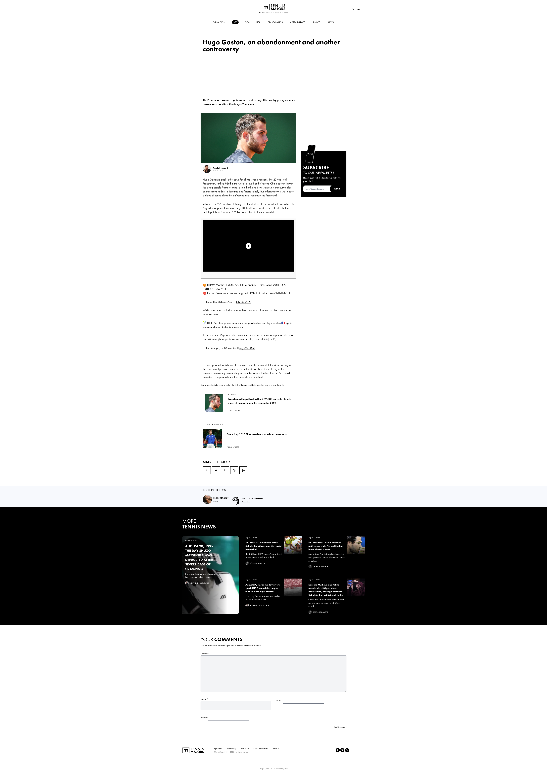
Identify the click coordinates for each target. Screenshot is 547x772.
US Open (317, 22)
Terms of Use (245, 748)
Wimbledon (219, 22)
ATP (235, 22)
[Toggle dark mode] (353, 9)
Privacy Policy (231, 748)
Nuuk (286, 768)
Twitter (216, 470)
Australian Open (297, 22)
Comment (206, 653)
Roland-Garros (275, 22)
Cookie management (261, 748)
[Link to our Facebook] (338, 750)
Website (204, 717)
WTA (247, 22)
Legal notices (218, 748)
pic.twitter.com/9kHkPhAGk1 (274, 293)
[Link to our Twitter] (342, 750)
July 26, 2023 (243, 302)
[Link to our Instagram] (347, 750)
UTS (258, 22)
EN (358, 9)
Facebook (207, 470)
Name (204, 699)
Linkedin (225, 470)
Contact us (275, 748)
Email (243, 470)
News (331, 22)
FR (361, 9)
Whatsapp (234, 470)
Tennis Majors (273, 7)
